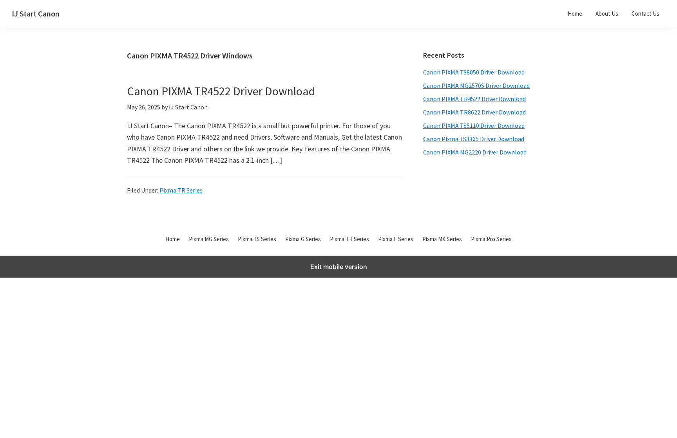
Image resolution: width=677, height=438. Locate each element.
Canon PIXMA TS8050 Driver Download (474, 72)
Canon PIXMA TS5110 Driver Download (474, 125)
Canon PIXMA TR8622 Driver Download (474, 112)
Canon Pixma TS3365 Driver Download (473, 139)
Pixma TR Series (181, 190)
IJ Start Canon (36, 13)
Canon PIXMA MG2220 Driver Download (475, 152)
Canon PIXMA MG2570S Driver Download (476, 85)
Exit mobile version (338, 267)
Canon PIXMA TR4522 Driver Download (221, 91)
